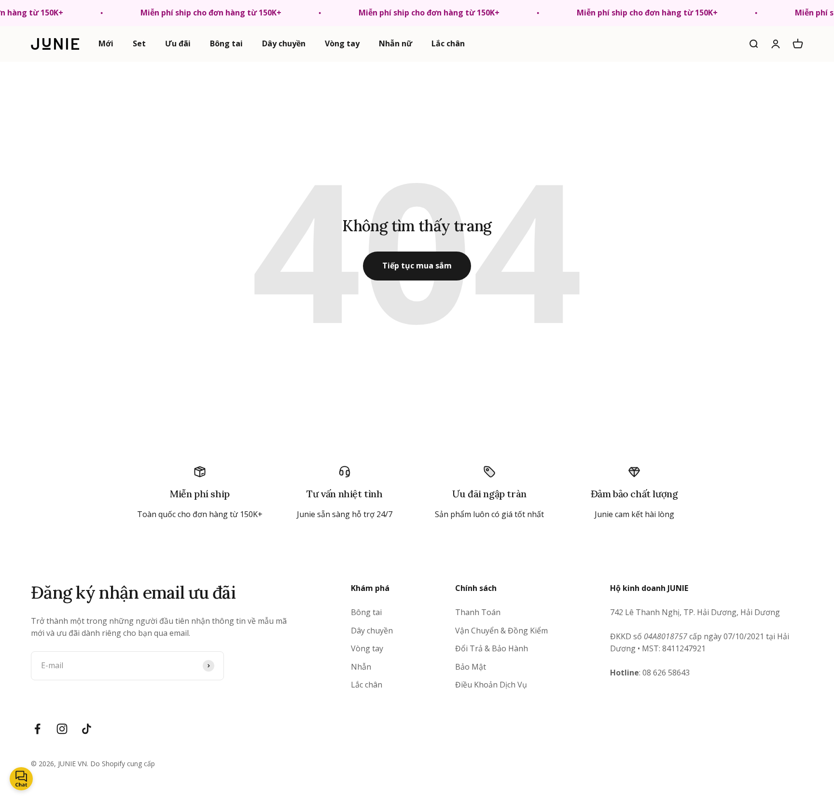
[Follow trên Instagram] (62, 728)
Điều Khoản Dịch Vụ (491, 684)
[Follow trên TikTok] (86, 728)
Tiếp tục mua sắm (417, 265)
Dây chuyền (284, 43)
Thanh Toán (477, 612)
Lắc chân (448, 43)
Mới (105, 43)
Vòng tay (342, 43)
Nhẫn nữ (395, 43)
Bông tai (226, 43)
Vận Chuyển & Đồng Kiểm (501, 630)
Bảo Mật (470, 666)
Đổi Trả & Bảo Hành (491, 648)
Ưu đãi (178, 43)
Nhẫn (361, 666)
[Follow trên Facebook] (37, 728)
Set (139, 43)
